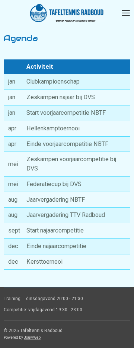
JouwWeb (32, 337)
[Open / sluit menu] (126, 13)
